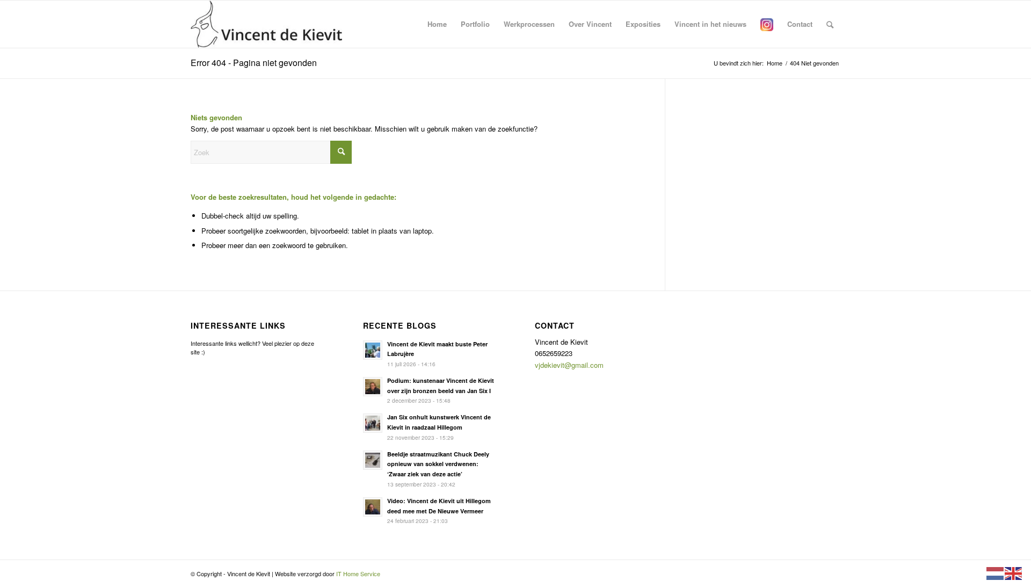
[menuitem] (437, 24)
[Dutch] (995, 572)
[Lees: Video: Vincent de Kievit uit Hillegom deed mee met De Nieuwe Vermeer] (372, 507)
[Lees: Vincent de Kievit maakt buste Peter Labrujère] (372, 350)
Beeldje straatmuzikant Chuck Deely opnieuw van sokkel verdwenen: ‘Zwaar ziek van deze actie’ (438, 464)
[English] (1014, 572)
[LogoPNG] (266, 24)
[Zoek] (829, 24)
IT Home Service (358, 573)
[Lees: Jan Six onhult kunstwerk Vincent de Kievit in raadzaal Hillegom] (372, 423)
